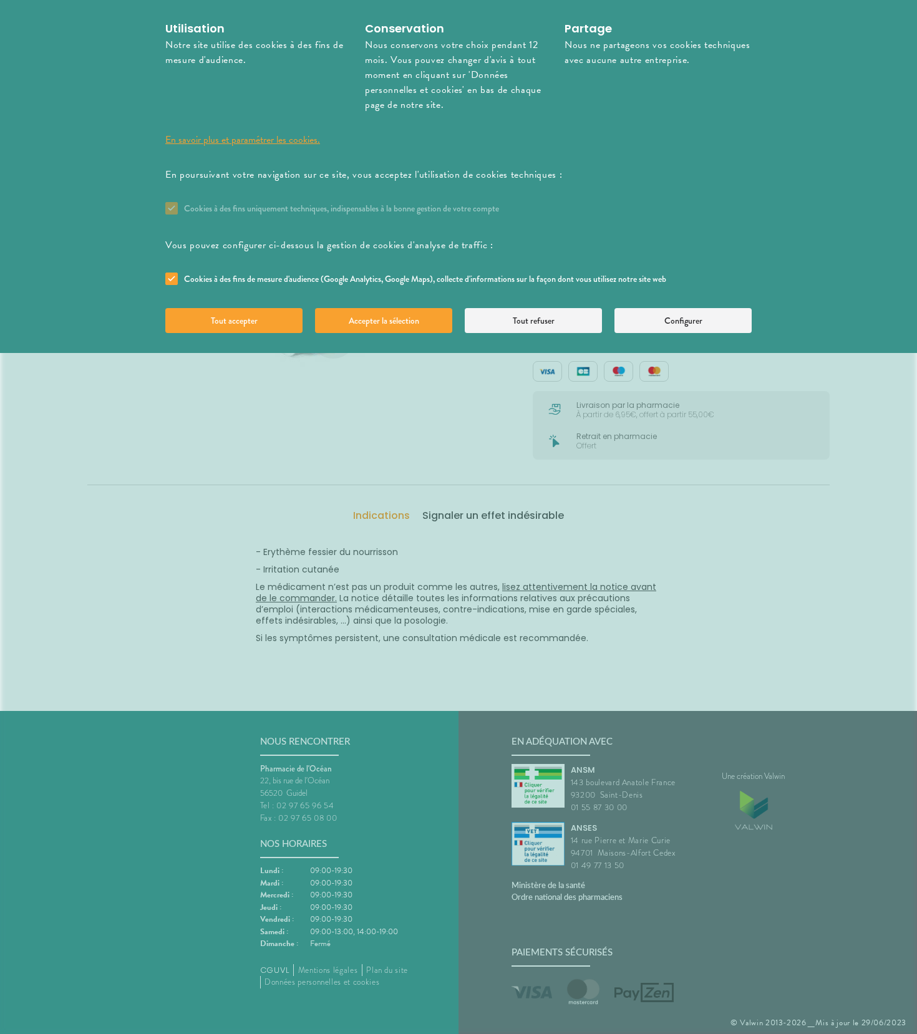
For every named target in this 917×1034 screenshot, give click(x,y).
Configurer (683, 320)
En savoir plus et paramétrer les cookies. (242, 139)
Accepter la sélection (384, 320)
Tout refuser (534, 320)
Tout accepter (234, 320)
